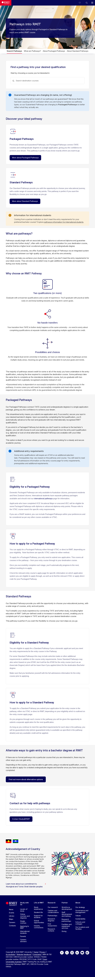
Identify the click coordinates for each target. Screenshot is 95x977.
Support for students (38, 916)
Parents (23, 936)
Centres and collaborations (53, 911)
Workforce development (67, 908)
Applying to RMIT (24, 927)
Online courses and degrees (25, 916)
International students (25, 932)
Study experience (38, 908)
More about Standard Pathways (25, 201)
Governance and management (81, 911)
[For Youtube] (82, 952)
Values (78, 916)
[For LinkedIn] (77, 952)
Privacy (42, 952)
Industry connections (38, 927)
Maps (11, 919)
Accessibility (10, 954)
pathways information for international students (63, 222)
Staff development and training (67, 914)
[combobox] (47, 80)
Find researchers (52, 925)
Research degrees (51, 920)
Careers (12, 922)
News (11, 909)
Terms (35, 952)
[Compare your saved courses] (81, 3)
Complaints (37, 954)
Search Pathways (14, 51)
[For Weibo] (87, 952)
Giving (64, 931)
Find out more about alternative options (26, 779)
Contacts (12, 926)
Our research (53, 907)
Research (51, 903)
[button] (86, 3)
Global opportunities (39, 921)
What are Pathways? (32, 51)
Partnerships (52, 916)
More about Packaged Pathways (25, 158)
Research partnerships (66, 920)
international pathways (43, 499)
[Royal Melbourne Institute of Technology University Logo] (5, 3)
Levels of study (23, 910)
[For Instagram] (72, 952)
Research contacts (51, 930)
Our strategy (80, 907)
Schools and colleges (80, 923)
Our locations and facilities (82, 928)
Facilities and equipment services (67, 926)
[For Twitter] (67, 952)
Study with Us (24, 903)
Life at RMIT (39, 903)
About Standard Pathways (77, 51)
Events (11, 913)
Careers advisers (23, 940)
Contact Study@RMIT (21, 819)
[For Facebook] (62, 952)
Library (11, 916)
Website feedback (24, 954)
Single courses (23, 922)
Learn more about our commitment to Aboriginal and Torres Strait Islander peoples (24, 885)
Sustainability (80, 919)
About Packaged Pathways (54, 51)
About (77, 903)
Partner (65, 903)
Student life (38, 912)
